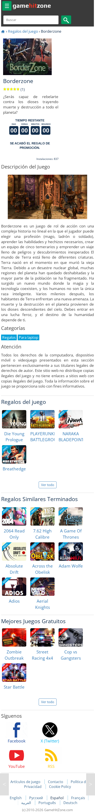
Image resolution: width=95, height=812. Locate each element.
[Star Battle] (14, 672)
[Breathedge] (14, 454)
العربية (26, 802)
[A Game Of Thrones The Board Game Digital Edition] (71, 516)
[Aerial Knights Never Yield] (42, 586)
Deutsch (70, 802)
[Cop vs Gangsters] (71, 637)
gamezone (32, 5)
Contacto (55, 781)
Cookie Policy (60, 786)
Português (47, 802)
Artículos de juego (25, 781)
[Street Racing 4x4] (42, 637)
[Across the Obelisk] (42, 551)
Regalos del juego (23, 31)
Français (78, 797)
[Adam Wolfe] (71, 551)
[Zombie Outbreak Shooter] (14, 637)
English (16, 797)
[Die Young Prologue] (14, 419)
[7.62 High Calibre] (42, 516)
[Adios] (14, 586)
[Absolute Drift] (14, 551)
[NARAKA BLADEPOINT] (71, 419)
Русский (36, 797)
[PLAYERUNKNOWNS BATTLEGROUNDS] (42, 419)
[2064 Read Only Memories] (14, 516)
